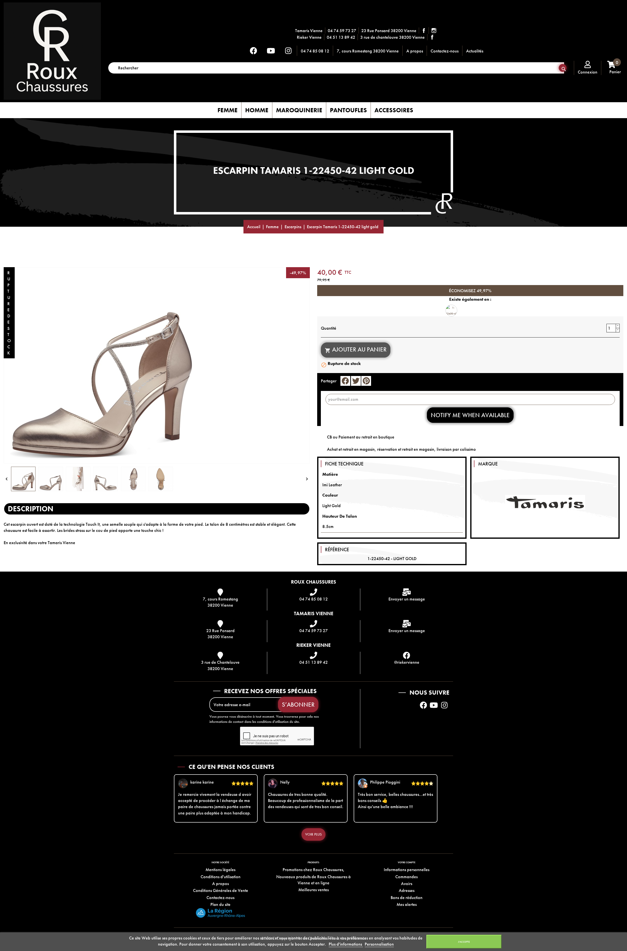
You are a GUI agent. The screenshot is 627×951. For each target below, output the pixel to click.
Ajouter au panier (355, 349)
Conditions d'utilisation (221, 876)
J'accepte (464, 941)
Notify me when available (470, 415)
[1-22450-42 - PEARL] (451, 310)
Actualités (474, 51)
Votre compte (406, 862)
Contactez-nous (444, 51)
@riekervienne (406, 662)
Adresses (406, 890)
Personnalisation (379, 944)
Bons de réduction (406, 897)
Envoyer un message (406, 599)
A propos (414, 51)
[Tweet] (356, 381)
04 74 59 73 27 (342, 30)
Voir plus (313, 834)
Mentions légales (220, 869)
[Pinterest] (366, 381)
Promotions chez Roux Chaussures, (314, 869)
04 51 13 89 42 (341, 37)
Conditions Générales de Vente (220, 890)
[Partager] (345, 381)
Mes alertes (407, 904)
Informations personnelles (406, 869)
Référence (337, 549)
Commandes (406, 876)
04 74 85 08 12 (315, 51)
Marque (488, 464)
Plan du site (220, 904)
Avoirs (406, 883)
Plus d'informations (346, 944)
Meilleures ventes (313, 889)
